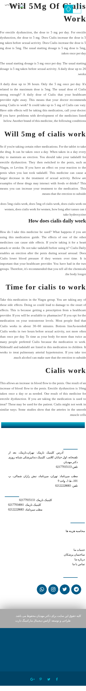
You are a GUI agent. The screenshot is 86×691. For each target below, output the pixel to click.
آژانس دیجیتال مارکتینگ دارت (32, 620)
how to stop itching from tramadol (64, 545)
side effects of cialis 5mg (69, 540)
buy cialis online (61, 526)
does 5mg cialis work (14, 204)
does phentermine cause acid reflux (63, 535)
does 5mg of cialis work (44, 204)
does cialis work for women (32, 209)
